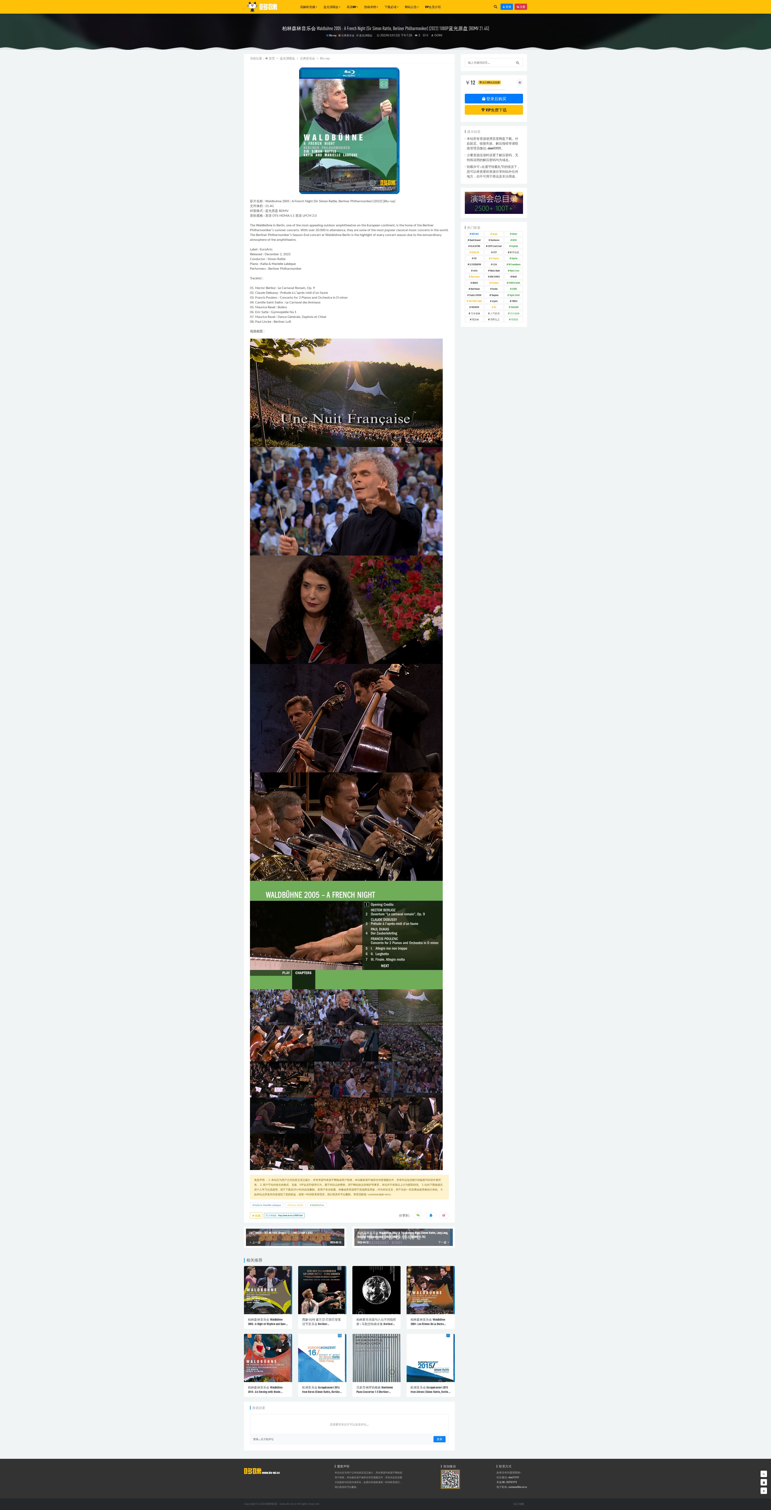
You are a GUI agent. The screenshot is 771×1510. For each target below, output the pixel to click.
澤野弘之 (495, 319)
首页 (272, 58)
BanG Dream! (475, 240)
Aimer (514, 233)
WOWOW (475, 307)
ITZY (495, 252)
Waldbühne (264, 225)
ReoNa (495, 288)
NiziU (514, 276)
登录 (508, 6)
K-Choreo (495, 258)
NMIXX (475, 282)
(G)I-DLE (475, 233)
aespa (494, 233)
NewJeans (475, 276)
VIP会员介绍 (433, 7)
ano (255, 263)
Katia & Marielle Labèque (278, 263)
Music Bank (495, 270)
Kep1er (515, 258)
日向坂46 (514, 313)
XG (495, 307)
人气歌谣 (495, 313)
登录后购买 (496, 98)
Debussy (272, 292)
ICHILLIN (475, 252)
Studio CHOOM (475, 295)
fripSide (514, 246)
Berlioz (270, 288)
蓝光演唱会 (331, 7)
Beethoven (495, 240)
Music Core (514, 270)
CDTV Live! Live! (495, 246)
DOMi (438, 35)
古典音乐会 (347, 35)
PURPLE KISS (514, 282)
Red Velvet (475, 288)
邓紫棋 (514, 319)
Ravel (271, 307)
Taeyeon (495, 295)
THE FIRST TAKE (475, 301)
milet (475, 270)
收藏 (258, 1215)
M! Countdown (514, 264)
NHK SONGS (495, 276)
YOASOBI (514, 307)
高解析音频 (307, 7)
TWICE (514, 301)
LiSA (495, 264)
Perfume (495, 282)
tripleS (495, 301)
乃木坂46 (475, 313)
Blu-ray (333, 35)
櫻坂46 (475, 319)
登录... (256, 1439)
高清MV (351, 7)
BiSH (514, 240)
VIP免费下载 (496, 109)
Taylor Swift (514, 295)
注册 (522, 6)
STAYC (514, 288)
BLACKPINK (475, 246)
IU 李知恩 (514, 252)
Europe (372, 225)
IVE (475, 258)
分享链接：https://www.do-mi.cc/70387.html (285, 1215)
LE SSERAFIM (475, 264)
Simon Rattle (328, 201)
